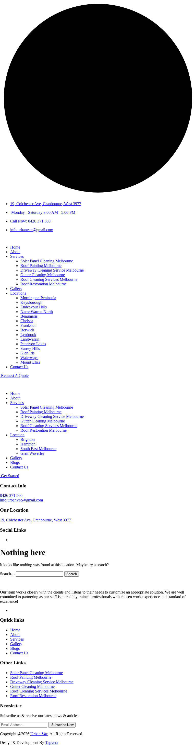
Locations (18, 293)
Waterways (29, 357)
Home (15, 247)
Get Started (9, 476)
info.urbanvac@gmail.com (31, 230)
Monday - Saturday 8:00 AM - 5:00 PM (42, 212)
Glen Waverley (32, 453)
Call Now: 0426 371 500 (30, 221)
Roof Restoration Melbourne (43, 284)
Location (17, 435)
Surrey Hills (30, 348)
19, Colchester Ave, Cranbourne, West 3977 (45, 204)
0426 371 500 (11, 495)
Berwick (27, 330)
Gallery (16, 288)
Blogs (15, 462)
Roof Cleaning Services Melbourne (48, 279)
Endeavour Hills (33, 307)
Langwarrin (29, 339)
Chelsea (26, 321)
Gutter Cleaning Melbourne (42, 275)
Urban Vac (39, 734)
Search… (7, 574)
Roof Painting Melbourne (41, 265)
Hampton (27, 444)
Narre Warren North (36, 311)
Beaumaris (29, 316)
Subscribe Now (62, 725)
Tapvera (51, 742)
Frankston (28, 325)
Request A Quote (14, 375)
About (15, 252)
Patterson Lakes (33, 344)
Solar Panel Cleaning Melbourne (46, 261)
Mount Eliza (30, 362)
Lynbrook (28, 334)
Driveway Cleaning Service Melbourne (52, 270)
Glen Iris (27, 353)
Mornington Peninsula (38, 298)
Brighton (27, 439)
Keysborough (31, 302)
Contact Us (19, 367)
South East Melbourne (38, 448)
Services (17, 256)
